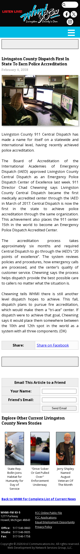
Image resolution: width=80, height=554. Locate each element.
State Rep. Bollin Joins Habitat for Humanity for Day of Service (14, 479)
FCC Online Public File (48, 513)
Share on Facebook (53, 345)
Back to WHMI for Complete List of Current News (39, 499)
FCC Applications (45, 517)
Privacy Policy (43, 527)
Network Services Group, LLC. (54, 548)
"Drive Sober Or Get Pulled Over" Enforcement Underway (40, 477)
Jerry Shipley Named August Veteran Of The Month (65, 477)
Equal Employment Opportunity (55, 522)
